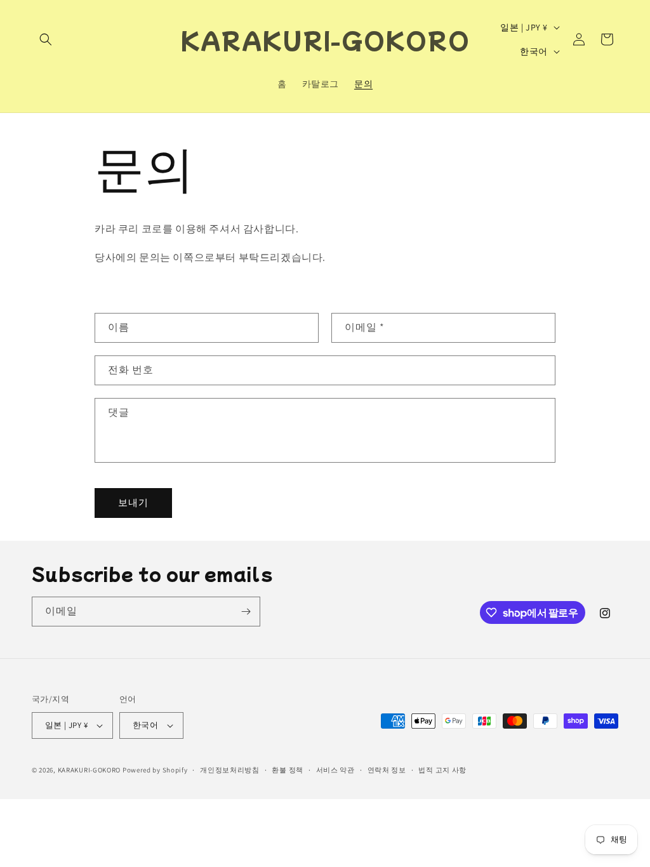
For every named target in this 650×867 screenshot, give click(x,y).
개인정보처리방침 (230, 769)
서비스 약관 (335, 769)
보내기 (133, 502)
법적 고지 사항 (442, 769)
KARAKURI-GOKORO (89, 769)
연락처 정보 (387, 769)
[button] (46, 39)
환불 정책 (287, 769)
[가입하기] (246, 611)
